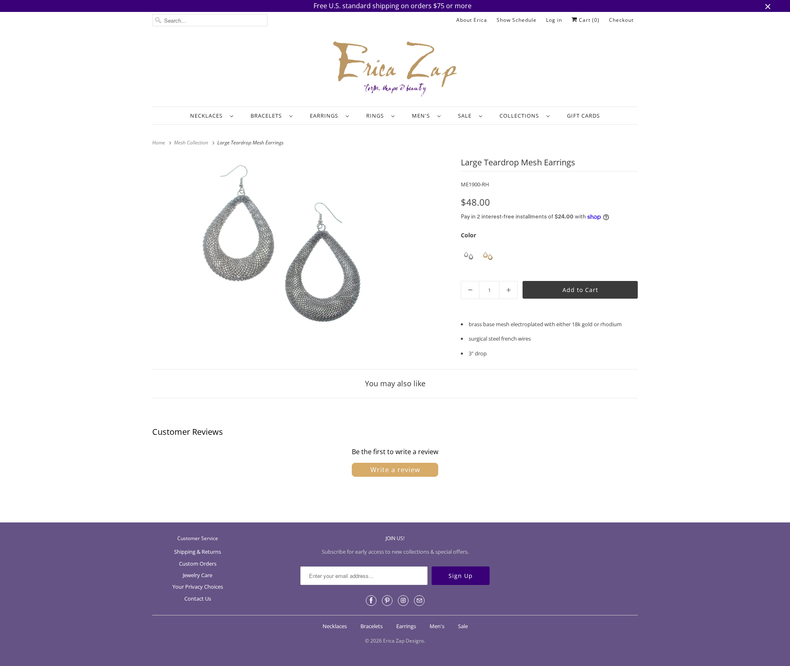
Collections (521, 115)
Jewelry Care (197, 575)
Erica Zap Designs (403, 640)
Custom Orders (197, 563)
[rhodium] (468, 255)
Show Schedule (517, 19)
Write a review (395, 469)
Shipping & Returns (197, 551)
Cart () (588, 19)
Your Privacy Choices (197, 586)
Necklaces (208, 115)
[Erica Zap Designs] (395, 69)
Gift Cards (583, 115)
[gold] (487, 255)
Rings (376, 115)
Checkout (621, 19)
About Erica (471, 19)
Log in (554, 19)
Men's (422, 115)
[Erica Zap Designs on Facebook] (371, 600)
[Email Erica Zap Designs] (419, 600)
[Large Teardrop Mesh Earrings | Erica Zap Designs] (280, 251)
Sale (466, 115)
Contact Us (197, 598)
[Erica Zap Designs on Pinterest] (387, 600)
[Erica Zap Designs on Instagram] (403, 600)
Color (468, 235)
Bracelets (268, 115)
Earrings (326, 115)
